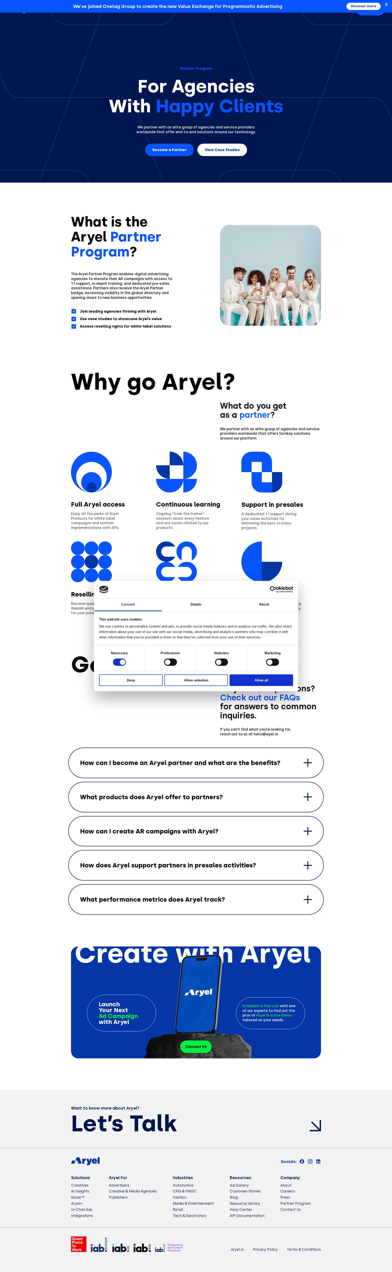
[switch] (170, 662)
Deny (131, 680)
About (286, 1185)
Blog (234, 1197)
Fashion (179, 1197)
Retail (178, 1209)
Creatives (79, 1185)
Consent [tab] (128, 604)
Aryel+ (77, 1203)
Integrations (82, 1216)
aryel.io (237, 1249)
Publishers (118, 1197)
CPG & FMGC (185, 1191)
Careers (287, 1191)
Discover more (363, 6)
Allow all (261, 680)
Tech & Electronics (189, 1216)
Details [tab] (196, 604)
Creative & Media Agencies (133, 1191)
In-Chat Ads (81, 1209)
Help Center (241, 1209)
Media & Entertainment (193, 1203)
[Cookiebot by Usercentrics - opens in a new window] (273, 589)
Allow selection (196, 680)
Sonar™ (77, 1197)
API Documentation (247, 1216)
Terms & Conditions (304, 1249)
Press (285, 1197)
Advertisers (119, 1185)
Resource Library (245, 1203)
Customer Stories (245, 1191)
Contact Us (290, 1209)
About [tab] (264, 604)
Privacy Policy (265, 1249)
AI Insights (80, 1191)
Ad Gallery (239, 1185)
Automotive (183, 1185)
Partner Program (295, 1203)
